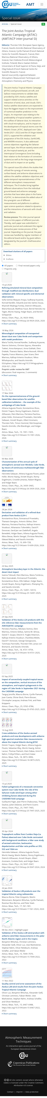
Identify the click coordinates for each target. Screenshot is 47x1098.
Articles (5, 24)
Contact (10, 1092)
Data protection (31, 1092)
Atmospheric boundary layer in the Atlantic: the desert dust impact (23, 570)
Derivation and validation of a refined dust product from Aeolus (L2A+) (21, 514)
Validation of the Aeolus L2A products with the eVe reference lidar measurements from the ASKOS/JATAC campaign (23, 623)
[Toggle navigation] (41, 4)
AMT (30, 4)
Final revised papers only (29, 265)
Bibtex (9, 255)
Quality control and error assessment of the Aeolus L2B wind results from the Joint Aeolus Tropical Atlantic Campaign (22, 986)
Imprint (19, 1092)
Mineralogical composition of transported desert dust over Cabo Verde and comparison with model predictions (22, 336)
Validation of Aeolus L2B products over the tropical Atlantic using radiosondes (21, 892)
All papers (8, 265)
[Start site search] (43, 24)
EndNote (9, 259)
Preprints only (10, 269)
